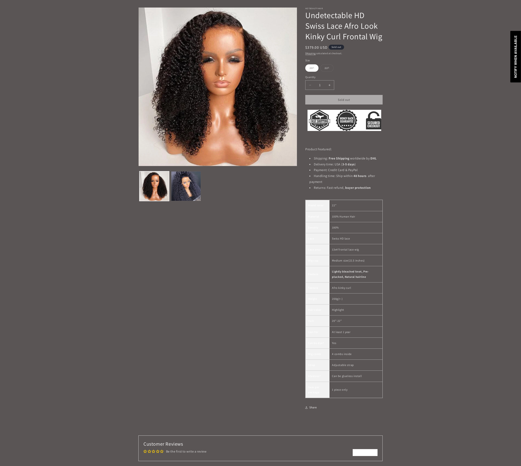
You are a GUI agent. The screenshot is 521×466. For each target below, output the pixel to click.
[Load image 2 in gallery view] (186, 186)
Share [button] (313, 407)
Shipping (310, 53)
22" (329, 69)
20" (314, 69)
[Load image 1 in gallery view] (154, 186)
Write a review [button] (365, 452)
